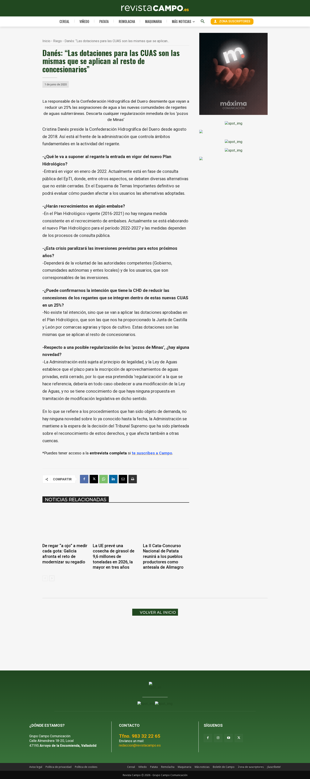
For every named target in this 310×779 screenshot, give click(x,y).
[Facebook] (84, 479)
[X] (94, 479)
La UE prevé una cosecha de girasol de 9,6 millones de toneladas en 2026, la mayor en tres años (113, 556)
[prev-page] (45, 578)
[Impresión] (132, 479)
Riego (57, 41)
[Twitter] (239, 738)
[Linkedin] (113, 479)
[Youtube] (228, 738)
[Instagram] (218, 738)
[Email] (123, 479)
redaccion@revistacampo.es (140, 745)
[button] (203, 21)
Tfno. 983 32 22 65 (139, 736)
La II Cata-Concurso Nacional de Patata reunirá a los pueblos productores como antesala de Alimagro (163, 556)
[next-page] (51, 578)
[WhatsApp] (103, 479)
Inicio (46, 41)
